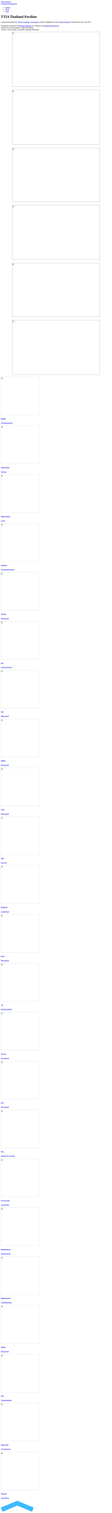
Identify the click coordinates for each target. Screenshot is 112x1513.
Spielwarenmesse (64, 22)
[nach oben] (17, 1511)
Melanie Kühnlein (25, 26)
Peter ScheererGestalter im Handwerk (9, 3)
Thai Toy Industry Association (28, 22)
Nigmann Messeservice (51, 26)
